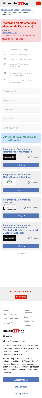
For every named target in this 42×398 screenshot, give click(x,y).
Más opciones (21, 393)
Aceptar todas (21, 379)
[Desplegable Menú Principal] (4, 3)
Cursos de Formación (28, 311)
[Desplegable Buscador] (38, 3)
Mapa (6, 310)
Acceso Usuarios (10, 323)
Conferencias (29, 321)
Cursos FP (28, 317)
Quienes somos (10, 314)
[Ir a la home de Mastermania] (18, 3)
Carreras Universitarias (29, 326)
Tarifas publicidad (11, 318)
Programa (9, 118)
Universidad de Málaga (10, 32)
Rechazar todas (21, 386)
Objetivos (8, 109)
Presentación (10, 91)
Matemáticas (21, 297)
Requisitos (9, 100)
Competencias (11, 127)
